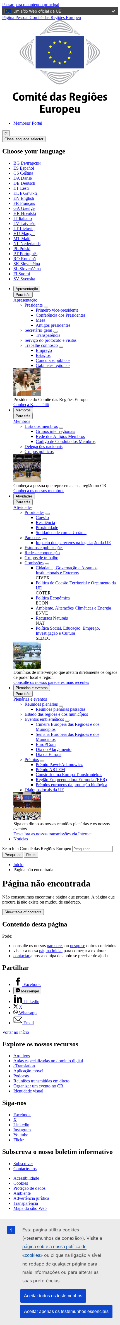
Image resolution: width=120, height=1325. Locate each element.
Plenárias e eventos (32, 688)
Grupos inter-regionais (55, 431)
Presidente (34, 305)
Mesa (40, 320)
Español (23, 168)
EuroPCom (46, 744)
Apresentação (27, 289)
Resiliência (45, 522)
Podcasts (21, 1075)
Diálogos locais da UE (44, 789)
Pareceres (33, 537)
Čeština (23, 173)
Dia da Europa (48, 754)
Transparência (48, 335)
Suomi (21, 273)
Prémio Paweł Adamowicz (59, 764)
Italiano (22, 218)
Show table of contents (23, 912)
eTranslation (24, 1065)
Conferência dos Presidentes (60, 315)
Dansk (22, 178)
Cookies (20, 1183)
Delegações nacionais (44, 446)
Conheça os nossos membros (38, 490)
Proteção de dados (29, 1188)
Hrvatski (24, 213)
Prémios (32, 759)
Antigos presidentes (53, 325)
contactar (21, 955)
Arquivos (21, 1055)
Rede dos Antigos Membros (60, 436)
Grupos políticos (39, 451)
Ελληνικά (25, 193)
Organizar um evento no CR (38, 1086)
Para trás (23, 295)
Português (25, 253)
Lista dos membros (41, 426)
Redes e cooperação (42, 552)
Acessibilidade (26, 1178)
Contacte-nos (25, 1168)
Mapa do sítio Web (30, 1208)
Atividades (24, 496)
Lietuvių (24, 228)
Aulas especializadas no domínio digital (48, 1060)
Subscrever (23, 1163)
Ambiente (22, 1193)
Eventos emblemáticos (44, 719)
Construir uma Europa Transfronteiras (69, 774)
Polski (21, 248)
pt (6, 133)
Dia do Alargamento (53, 749)
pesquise (77, 945)
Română (24, 258)
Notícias (20, 838)
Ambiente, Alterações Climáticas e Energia (73, 608)
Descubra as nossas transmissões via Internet (52, 833)
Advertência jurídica (31, 1198)
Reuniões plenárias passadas (60, 709)
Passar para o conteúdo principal (30, 4)
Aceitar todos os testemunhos (53, 1295)
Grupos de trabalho (41, 557)
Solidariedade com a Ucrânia (61, 532)
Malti (21, 238)
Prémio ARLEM (50, 769)
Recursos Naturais (52, 618)
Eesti (21, 188)
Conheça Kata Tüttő (31, 404)
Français (24, 203)
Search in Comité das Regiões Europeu (36, 848)
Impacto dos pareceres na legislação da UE (73, 542)
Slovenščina (27, 268)
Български (27, 163)
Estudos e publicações (44, 547)
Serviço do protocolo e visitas (50, 340)
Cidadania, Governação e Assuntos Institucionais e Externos (66, 570)
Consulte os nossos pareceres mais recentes (51, 682)
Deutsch (24, 183)
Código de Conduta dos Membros (65, 441)
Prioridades (34, 512)
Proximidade (47, 527)
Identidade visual (28, 1091)
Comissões (34, 562)
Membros (23, 410)
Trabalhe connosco (41, 345)
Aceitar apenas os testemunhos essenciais (66, 1311)
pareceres (55, 945)
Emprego (44, 350)
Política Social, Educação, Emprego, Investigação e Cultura (68, 631)
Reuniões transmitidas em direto (41, 1081)
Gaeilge (24, 208)
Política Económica (53, 598)
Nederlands (26, 243)
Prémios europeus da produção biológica (71, 784)
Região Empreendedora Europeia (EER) (71, 779)
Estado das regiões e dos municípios (56, 714)
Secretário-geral (38, 330)
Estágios (43, 355)
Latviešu (24, 223)
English (23, 198)
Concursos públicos (53, 360)
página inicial (51, 950)
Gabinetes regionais (53, 365)
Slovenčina (26, 263)
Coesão (42, 517)
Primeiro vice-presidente (57, 310)
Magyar (24, 233)
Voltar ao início (15, 1032)
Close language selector (23, 139)
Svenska (24, 278)
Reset (31, 855)
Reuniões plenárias (41, 704)
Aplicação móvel (28, 1070)
